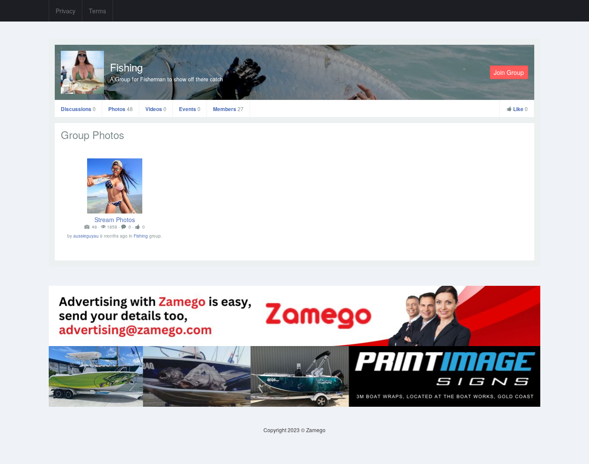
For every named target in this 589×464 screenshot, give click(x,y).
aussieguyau (86, 236)
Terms (97, 10)
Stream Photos (114, 219)
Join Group (509, 72)
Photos (120, 109)
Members (228, 109)
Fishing (126, 66)
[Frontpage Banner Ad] (294, 375)
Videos (155, 109)
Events (190, 109)
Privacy (65, 10)
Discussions (78, 109)
